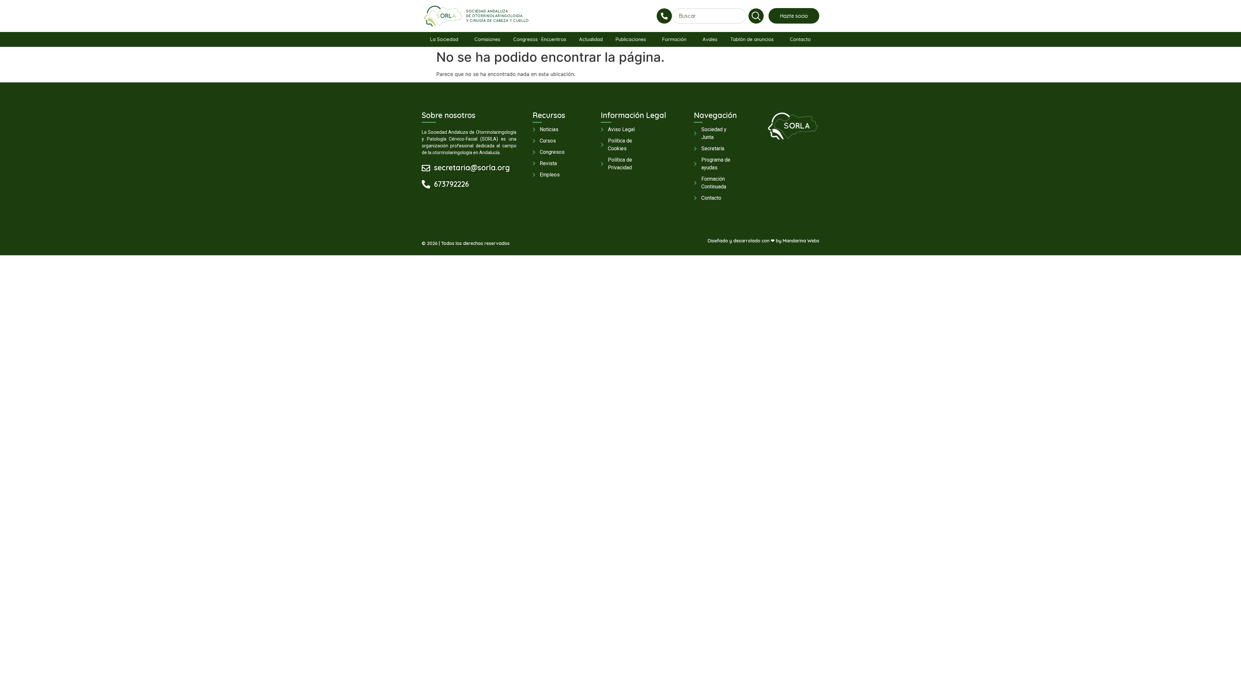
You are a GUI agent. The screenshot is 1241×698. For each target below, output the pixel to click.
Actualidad (591, 39)
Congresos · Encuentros (539, 39)
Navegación (715, 115)
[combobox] (709, 16)
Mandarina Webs (801, 241)
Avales (710, 39)
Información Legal (633, 115)
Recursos (549, 115)
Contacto (800, 39)
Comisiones (487, 39)
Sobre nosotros (448, 115)
